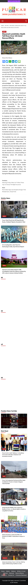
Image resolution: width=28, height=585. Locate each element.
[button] (2, 21)
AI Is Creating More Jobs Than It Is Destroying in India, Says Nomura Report (13, 245)
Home (3, 571)
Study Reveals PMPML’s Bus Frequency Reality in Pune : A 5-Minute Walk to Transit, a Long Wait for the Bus (14, 509)
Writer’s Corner (21, 571)
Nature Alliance (19, 573)
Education (5, 530)
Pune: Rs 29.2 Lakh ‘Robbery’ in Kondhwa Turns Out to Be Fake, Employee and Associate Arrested (13, 454)
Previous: (13, 182)
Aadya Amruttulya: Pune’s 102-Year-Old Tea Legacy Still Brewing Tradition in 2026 (13, 563)
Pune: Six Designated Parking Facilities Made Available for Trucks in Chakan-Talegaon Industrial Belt (13, 481)
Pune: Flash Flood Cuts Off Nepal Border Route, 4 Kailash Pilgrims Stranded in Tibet (13, 221)
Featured (5, 558)
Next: (14, 190)
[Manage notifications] (4, 575)
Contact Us (11, 575)
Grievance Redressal (21, 575)
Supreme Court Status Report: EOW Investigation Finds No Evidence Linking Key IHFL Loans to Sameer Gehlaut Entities (14, 271)
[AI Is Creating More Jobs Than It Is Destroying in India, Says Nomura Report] (14, 234)
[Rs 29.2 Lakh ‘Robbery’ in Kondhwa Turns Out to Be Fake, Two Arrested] (14, 421)
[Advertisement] (14, 294)
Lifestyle (5, 573)
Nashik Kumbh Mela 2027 (14, 1)
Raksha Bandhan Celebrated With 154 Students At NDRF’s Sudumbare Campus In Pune (13, 536)
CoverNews (23, 580)
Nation (4, 31)
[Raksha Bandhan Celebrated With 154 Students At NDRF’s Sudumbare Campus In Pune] (14, 524)
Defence (13, 571)
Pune (4, 449)
